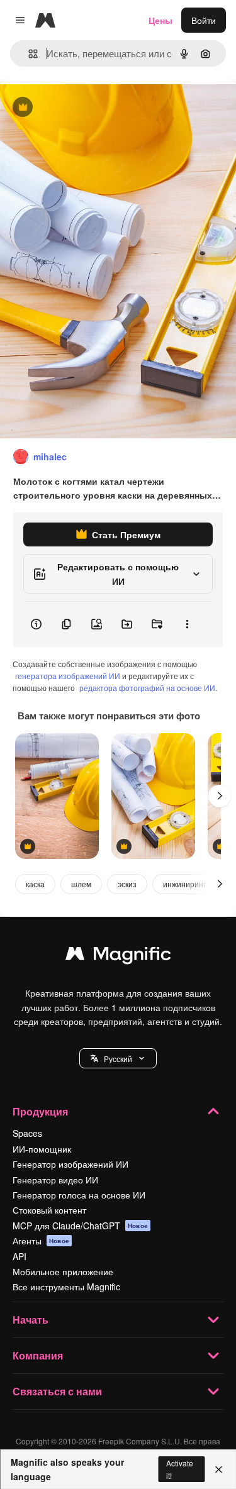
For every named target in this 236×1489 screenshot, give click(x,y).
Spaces (27, 1133)
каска (35, 883)
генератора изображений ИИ (67, 675)
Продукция (40, 1111)
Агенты (41, 1240)
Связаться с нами (57, 1391)
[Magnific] (118, 956)
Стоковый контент (49, 1210)
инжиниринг (184, 883)
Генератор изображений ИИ (70, 1164)
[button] (118, 1058)
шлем (81, 883)
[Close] (218, 1469)
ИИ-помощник (42, 1149)
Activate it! (179, 1469)
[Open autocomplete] (28, 53)
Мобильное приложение (63, 1271)
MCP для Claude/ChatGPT (80, 1225)
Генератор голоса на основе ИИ (79, 1194)
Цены (160, 20)
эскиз (127, 883)
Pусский (118, 1058)
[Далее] (219, 796)
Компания (38, 1355)
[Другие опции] (186, 624)
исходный (84, 107)
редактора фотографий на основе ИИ (147, 687)
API (19, 1256)
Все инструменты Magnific (66, 1286)
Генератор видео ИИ (55, 1179)
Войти (203, 20)
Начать (30, 1319)
